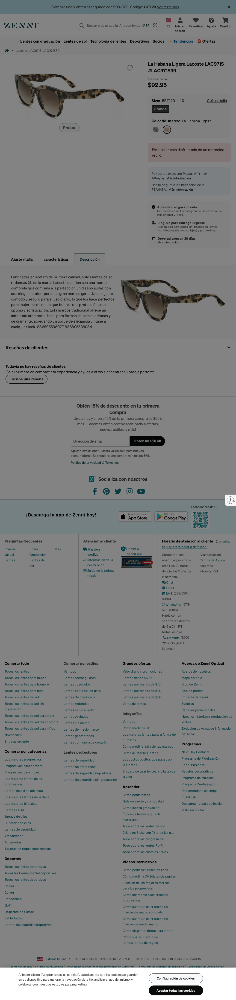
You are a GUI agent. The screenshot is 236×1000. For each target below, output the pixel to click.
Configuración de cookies (176, 978)
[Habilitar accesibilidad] (230, 500)
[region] (118, 984)
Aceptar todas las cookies (175, 990)
